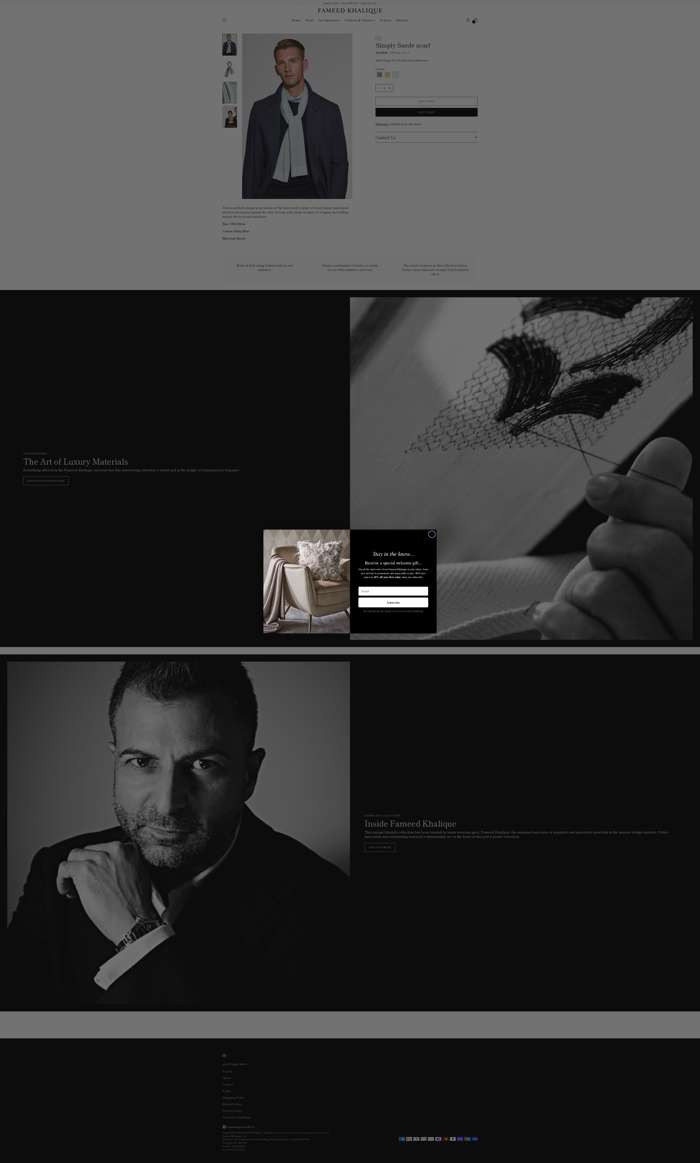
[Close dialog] (432, 534)
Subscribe (393, 602)
